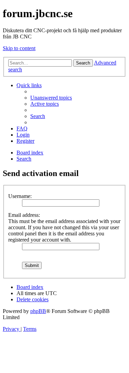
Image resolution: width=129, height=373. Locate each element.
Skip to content (19, 48)
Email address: (24, 215)
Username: (20, 196)
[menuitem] (51, 98)
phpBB (38, 311)
